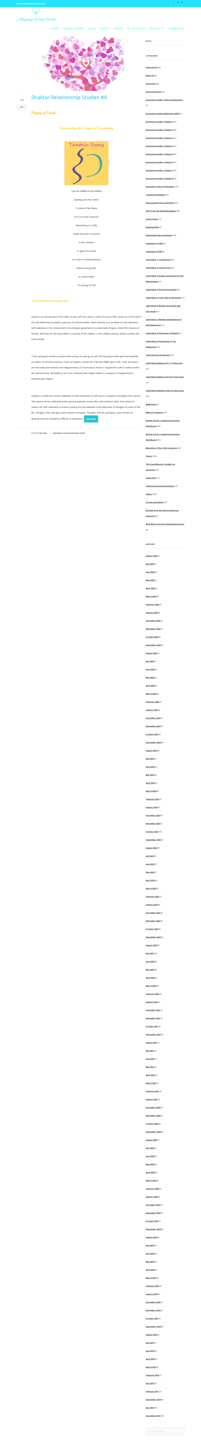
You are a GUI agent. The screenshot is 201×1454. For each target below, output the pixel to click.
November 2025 (153, 629)
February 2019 (152, 1286)
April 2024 (150, 783)
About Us (150, 75)
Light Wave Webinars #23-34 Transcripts (165, 390)
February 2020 (152, 1188)
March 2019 (151, 1278)
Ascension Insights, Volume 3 (159, 138)
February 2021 (152, 1091)
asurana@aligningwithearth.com (32, 4)
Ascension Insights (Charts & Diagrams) (164, 100)
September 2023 (153, 840)
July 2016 (150, 1408)
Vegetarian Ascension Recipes (160, 486)
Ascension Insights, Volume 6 (159, 162)
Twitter (178, 2)
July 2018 (150, 1343)
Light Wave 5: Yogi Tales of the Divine (163, 297)
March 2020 (151, 1180)
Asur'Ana (43, 433)
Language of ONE (154, 251)
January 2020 (152, 1197)
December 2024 (153, 718)
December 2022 (153, 913)
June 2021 (150, 1059)
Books (104, 28)
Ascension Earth (153, 92)
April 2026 (150, 588)
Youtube (182, 2)
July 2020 (150, 1148)
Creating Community (155, 195)
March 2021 (151, 1083)
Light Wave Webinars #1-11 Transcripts (164, 363)
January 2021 (152, 1099)
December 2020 (153, 1107)
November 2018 (153, 1310)
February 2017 (152, 1391)
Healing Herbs (152, 227)
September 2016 (153, 1399)
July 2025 (150, 661)
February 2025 (152, 702)
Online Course (73, 28)
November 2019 (153, 1213)
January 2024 (152, 807)
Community (176, 28)
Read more (91, 419)
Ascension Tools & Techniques (160, 186)
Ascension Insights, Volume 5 (159, 154)
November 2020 (153, 1115)
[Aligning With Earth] (36, 15)
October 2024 (152, 734)
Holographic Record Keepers (159, 235)
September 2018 (153, 1326)
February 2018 (152, 1375)
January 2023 (152, 904)
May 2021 (150, 1067)
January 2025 (152, 710)
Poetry (82, 433)
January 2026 (152, 612)
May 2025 (150, 677)
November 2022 (153, 921)
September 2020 (153, 1132)
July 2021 (150, 1051)
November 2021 (153, 1018)
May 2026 (150, 580)
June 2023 (150, 864)
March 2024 (151, 791)
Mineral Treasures (154, 412)
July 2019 (150, 1245)
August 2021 (151, 1042)
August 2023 (151, 848)
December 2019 (153, 1205)
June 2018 (150, 1351)
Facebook (173, 2)
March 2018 (151, 1367)
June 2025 (150, 669)
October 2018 (152, 1318)
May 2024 (150, 775)
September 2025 (153, 645)
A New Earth (151, 67)
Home (55, 28)
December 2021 (153, 1010)
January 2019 (152, 1294)
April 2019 (150, 1270)
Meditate (157, 28)
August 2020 (151, 1140)
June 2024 (150, 767)
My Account (136, 28)
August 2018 (151, 1334)
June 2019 (150, 1253)
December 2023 (153, 815)
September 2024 (153, 742)
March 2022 (151, 986)
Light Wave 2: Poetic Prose (158, 268)
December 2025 (153, 621)
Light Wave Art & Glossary (158, 355)
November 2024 (153, 726)
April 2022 (150, 978)
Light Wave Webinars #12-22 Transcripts (165, 377)
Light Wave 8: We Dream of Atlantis (162, 333)
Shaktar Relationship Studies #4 (69, 97)
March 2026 (151, 596)
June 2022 (150, 961)
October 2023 (152, 831)
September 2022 (153, 937)
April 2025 (150, 685)
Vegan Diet (151, 478)
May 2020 (150, 1164)
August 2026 (151, 556)
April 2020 (150, 1172)
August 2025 (151, 653)
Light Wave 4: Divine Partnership (66, 433)
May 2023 (150, 872)
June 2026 (150, 572)
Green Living (152, 219)
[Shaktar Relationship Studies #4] (79, 63)
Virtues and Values (154, 502)
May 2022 (150, 969)
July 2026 (150, 564)
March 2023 (151, 888)
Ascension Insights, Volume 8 (159, 178)
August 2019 (151, 1237)
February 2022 (152, 994)
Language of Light (154, 243)
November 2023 (153, 823)
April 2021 (150, 1075)
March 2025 (151, 694)
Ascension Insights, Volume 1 (159, 122)
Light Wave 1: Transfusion (158, 259)
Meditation (151, 404)
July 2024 (150, 758)
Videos (118, 28)
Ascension (150, 83)
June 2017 (150, 1383)
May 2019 (150, 1261)
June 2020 (150, 1156)
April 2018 (150, 1359)
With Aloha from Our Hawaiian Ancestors (165, 524)
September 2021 (153, 1034)
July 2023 (150, 856)
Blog (92, 28)
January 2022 (152, 1002)
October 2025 (152, 637)
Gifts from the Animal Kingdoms (161, 211)
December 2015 (153, 1416)
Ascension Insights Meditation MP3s (163, 113)
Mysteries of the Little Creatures (161, 448)
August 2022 (151, 945)
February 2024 (152, 799)
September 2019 (153, 1229)
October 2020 (152, 1124)
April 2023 (150, 880)
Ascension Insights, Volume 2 (159, 130)
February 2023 (152, 896)
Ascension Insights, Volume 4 (159, 146)
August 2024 (151, 750)
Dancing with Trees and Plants (160, 203)
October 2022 (152, 929)
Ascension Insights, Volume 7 (159, 170)
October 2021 (152, 1026)
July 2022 (150, 953)
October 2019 (152, 1221)
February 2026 (152, 604)
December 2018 (153, 1302)
